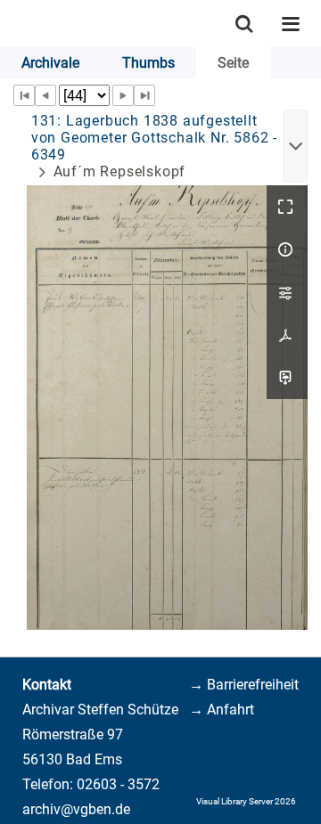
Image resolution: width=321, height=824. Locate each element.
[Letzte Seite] (144, 95)
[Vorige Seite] (45, 95)
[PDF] (287, 335)
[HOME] (9, 23)
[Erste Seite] (24, 95)
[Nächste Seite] (123, 95)
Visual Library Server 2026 (246, 801)
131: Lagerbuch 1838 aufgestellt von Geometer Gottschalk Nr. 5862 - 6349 (154, 137)
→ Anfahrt (221, 709)
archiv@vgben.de (76, 809)
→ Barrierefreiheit (244, 684)
